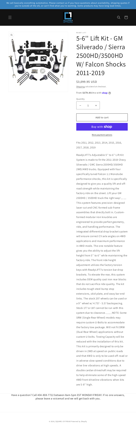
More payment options (102, 134)
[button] (10, 17)
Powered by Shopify (79, 421)
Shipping (80, 86)
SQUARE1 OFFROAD (63, 421)
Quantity (80, 99)
